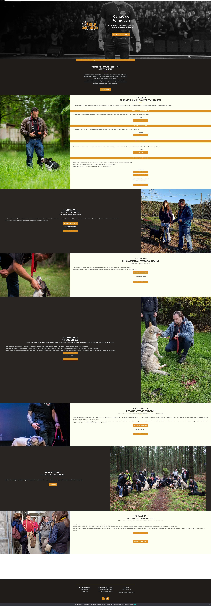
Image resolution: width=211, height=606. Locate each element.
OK (135, 604)
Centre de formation (103, 60)
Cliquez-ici (53, 484)
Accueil (81, 60)
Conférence (116, 60)
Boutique (110, 60)
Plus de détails (105, 89)
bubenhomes (2, 0)
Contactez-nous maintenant (121, 34)
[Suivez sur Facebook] (103, 598)
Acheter (141, 120)
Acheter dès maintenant (140, 184)
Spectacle (96, 60)
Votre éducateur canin (88, 60)
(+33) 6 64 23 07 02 (126, 589)
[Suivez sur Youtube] (107, 598)
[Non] (209, 604)
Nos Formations (123, 60)
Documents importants (140, 175)
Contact (129, 60)
